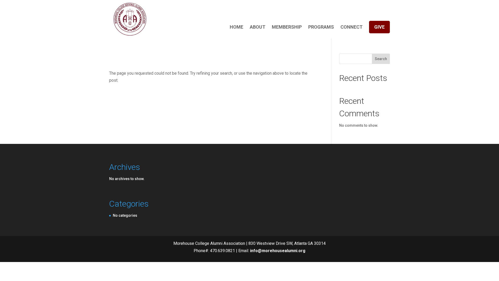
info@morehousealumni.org (277, 250)
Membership (287, 27)
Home (236, 27)
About (257, 27)
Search (381, 59)
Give (379, 27)
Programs (321, 27)
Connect (351, 27)
